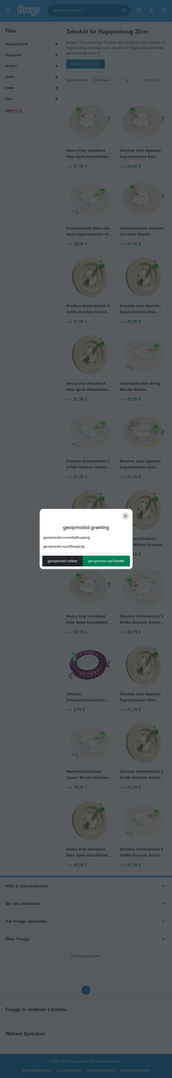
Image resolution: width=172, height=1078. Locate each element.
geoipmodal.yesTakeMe (106, 561)
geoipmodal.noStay (62, 561)
